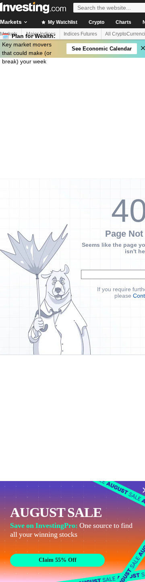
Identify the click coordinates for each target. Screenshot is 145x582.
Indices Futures (80, 34)
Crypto (96, 22)
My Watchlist (62, 22)
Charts (123, 22)
